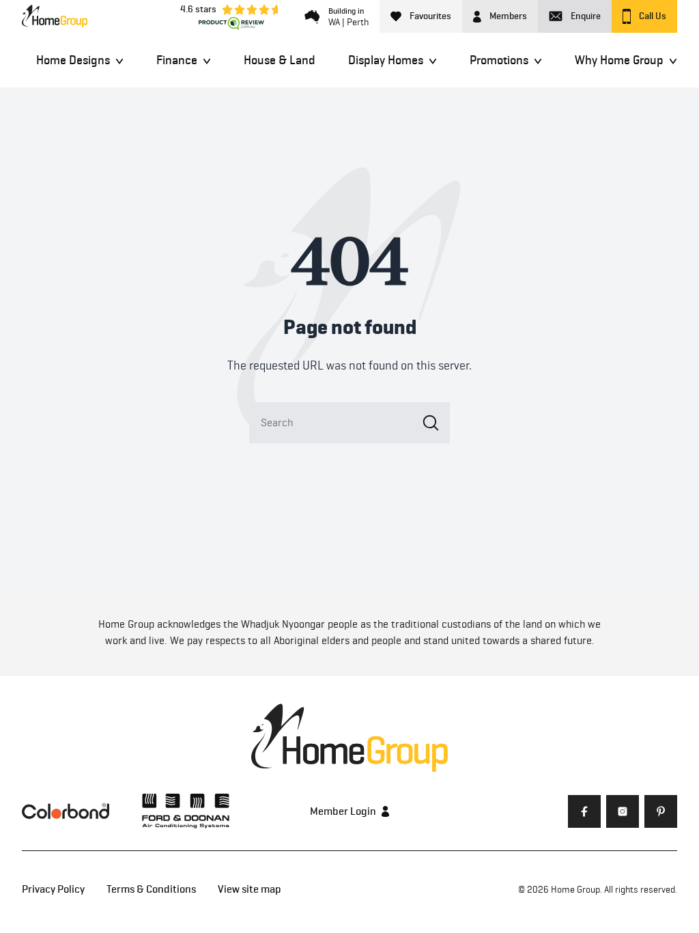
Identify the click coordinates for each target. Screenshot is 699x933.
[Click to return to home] (54, 16)
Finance (176, 60)
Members (508, 16)
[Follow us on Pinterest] (660, 811)
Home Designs (73, 60)
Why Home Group (619, 60)
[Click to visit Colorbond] (65, 811)
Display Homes (385, 60)
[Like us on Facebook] (584, 811)
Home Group (575, 889)
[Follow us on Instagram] (622, 811)
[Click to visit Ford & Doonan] (185, 811)
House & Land (279, 60)
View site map (249, 888)
